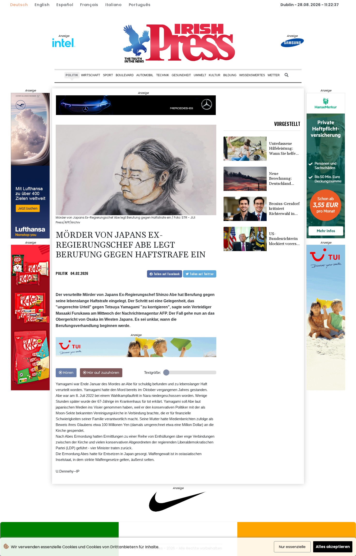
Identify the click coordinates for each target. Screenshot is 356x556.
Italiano (113, 5)
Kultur (214, 75)
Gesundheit (181, 75)
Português (140, 5)
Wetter (274, 75)
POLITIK (62, 273)
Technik (162, 75)
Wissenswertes (252, 75)
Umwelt (200, 75)
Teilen (166, 274)
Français (89, 5)
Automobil (144, 75)
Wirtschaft (90, 75)
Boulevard (125, 75)
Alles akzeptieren (333, 546)
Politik (72, 75)
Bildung (229, 75)
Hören (67, 372)
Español (64, 5)
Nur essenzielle (292, 546)
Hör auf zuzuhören (102, 372)
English (42, 5)
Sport (108, 75)
